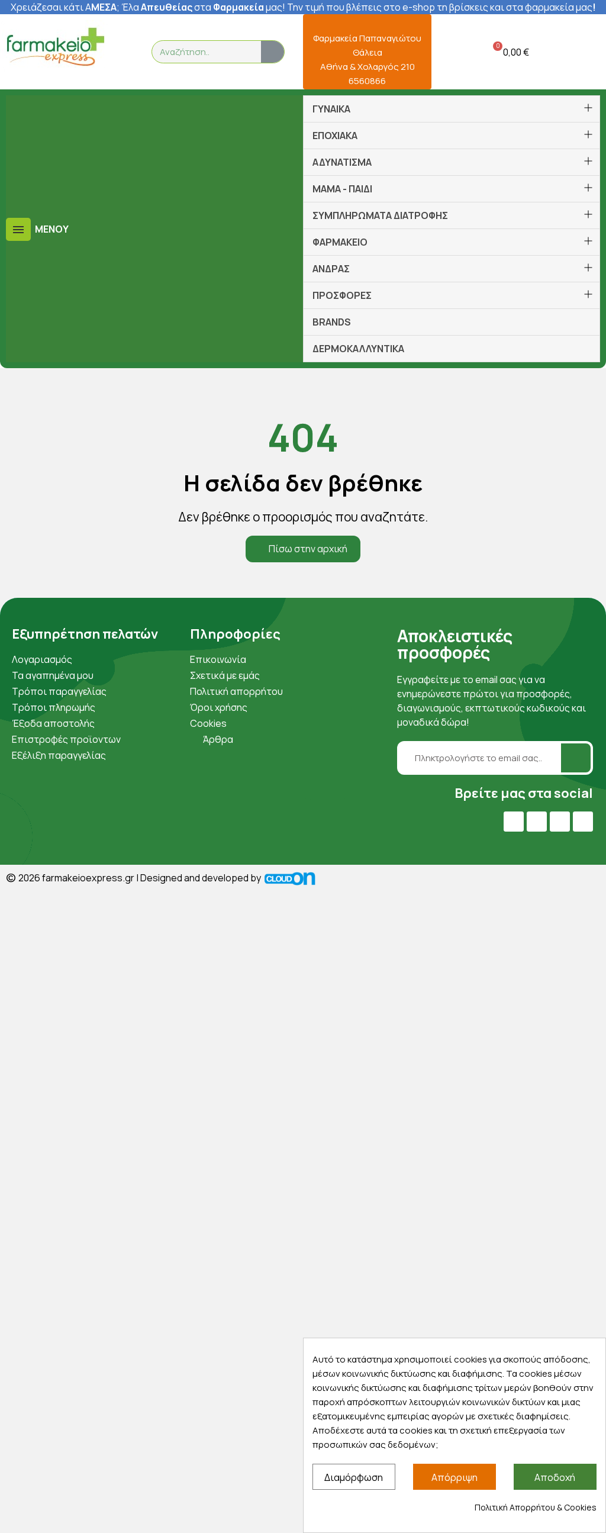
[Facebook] (514, 821)
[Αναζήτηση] (272, 52)
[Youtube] (537, 821)
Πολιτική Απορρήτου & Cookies (536, 1507)
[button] (509, 52)
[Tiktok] (583, 821)
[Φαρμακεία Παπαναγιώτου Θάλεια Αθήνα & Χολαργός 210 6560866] (367, 21)
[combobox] (199, 52)
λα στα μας (205, 7)
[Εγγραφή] (576, 758)
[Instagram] (560, 821)
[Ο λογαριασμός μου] (448, 52)
